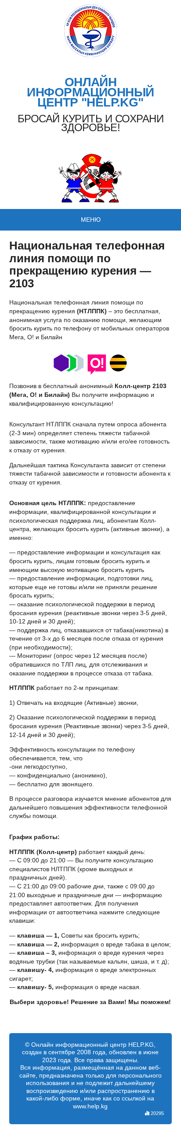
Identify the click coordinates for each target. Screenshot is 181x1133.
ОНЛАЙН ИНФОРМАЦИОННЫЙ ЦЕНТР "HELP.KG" (90, 92)
